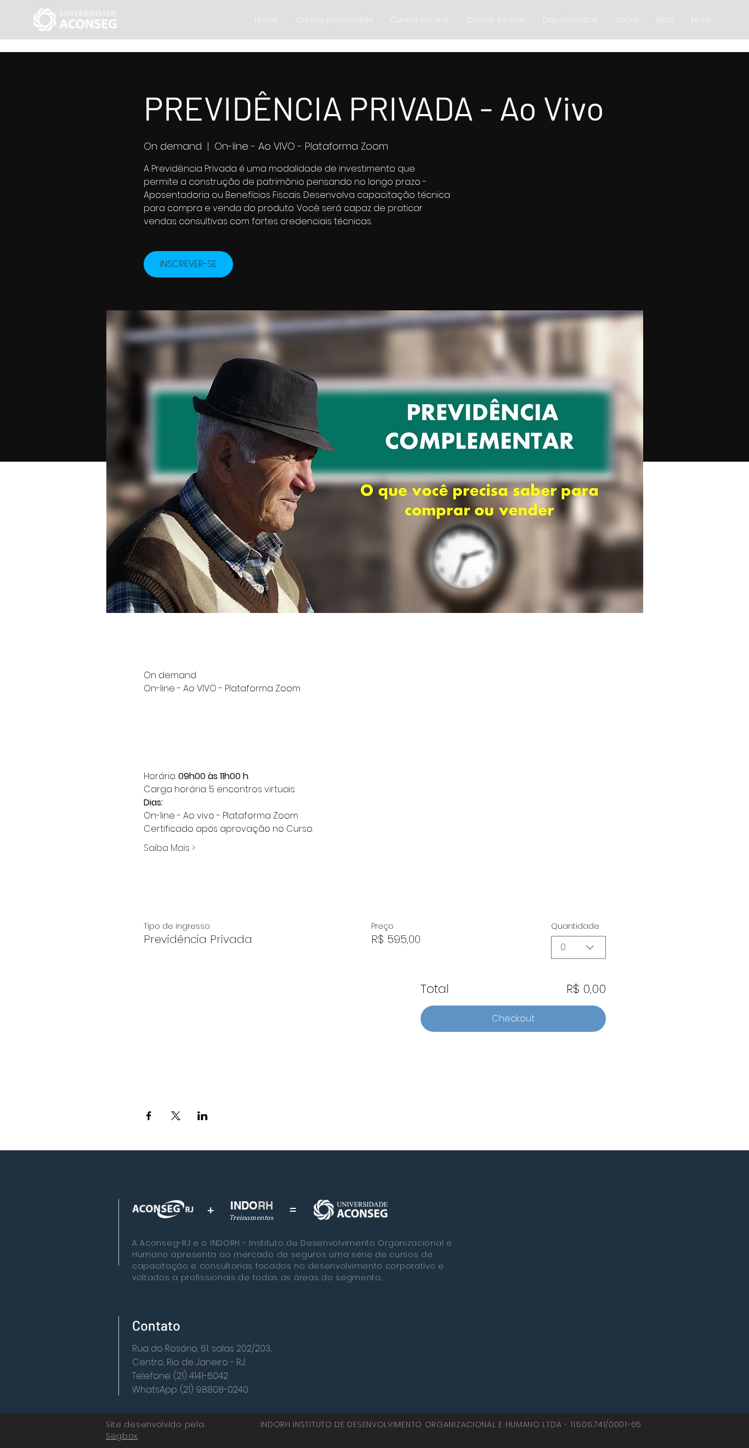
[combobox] (578, 947)
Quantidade (575, 926)
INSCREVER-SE (188, 264)
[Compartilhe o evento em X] (176, 1115)
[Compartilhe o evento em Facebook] (149, 1115)
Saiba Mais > (169, 848)
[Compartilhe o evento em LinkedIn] (202, 1115)
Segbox (122, 1435)
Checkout (513, 1018)
